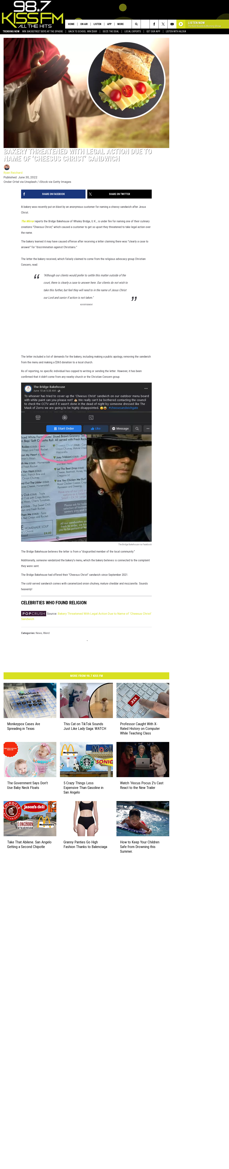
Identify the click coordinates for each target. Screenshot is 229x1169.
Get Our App (153, 31)
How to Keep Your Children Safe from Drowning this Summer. (139, 846)
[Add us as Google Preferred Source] (145, 24)
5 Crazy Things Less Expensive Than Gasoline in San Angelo (83, 787)
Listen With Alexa (176, 31)
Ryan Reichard (13, 172)
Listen (97, 24)
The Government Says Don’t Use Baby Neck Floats (27, 785)
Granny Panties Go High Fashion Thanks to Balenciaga (85, 844)
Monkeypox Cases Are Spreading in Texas (23, 726)
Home (71, 24)
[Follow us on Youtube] (172, 24)
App (109, 24)
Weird (46, 633)
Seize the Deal (111, 31)
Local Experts (133, 31)
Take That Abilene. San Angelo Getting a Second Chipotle (29, 844)
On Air (84, 24)
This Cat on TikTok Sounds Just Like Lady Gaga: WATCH (85, 726)
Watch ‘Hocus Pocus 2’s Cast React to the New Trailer (141, 785)
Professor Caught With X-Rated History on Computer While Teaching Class (140, 728)
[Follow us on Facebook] (154, 24)
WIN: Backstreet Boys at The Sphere (42, 31)
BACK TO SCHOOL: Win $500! (83, 31)
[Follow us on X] (163, 24)
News (39, 633)
